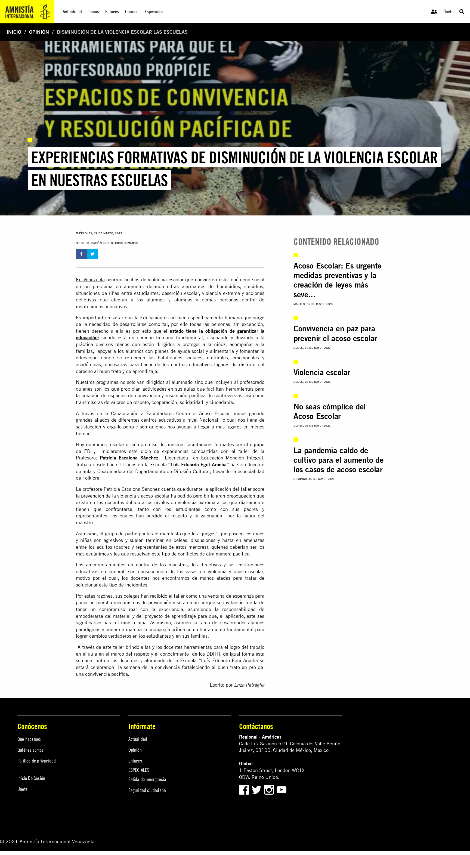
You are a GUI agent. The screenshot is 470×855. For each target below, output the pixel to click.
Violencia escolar (321, 372)
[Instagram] (269, 789)
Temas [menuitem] (93, 11)
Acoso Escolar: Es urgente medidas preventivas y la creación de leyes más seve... (337, 280)
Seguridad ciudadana (147, 790)
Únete (448, 11)
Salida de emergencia (147, 779)
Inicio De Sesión (31, 778)
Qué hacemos (29, 739)
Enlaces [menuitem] (112, 11)
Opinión (39, 32)
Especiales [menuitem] (154, 11)
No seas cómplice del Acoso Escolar (329, 411)
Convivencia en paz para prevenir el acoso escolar (335, 333)
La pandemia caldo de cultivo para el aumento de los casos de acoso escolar (338, 459)
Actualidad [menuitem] (72, 11)
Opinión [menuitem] (131, 11)
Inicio (14, 32)
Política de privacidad (36, 761)
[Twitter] (257, 789)
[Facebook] (244, 789)
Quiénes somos (30, 750)
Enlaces (135, 761)
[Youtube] (281, 789)
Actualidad (137, 739)
